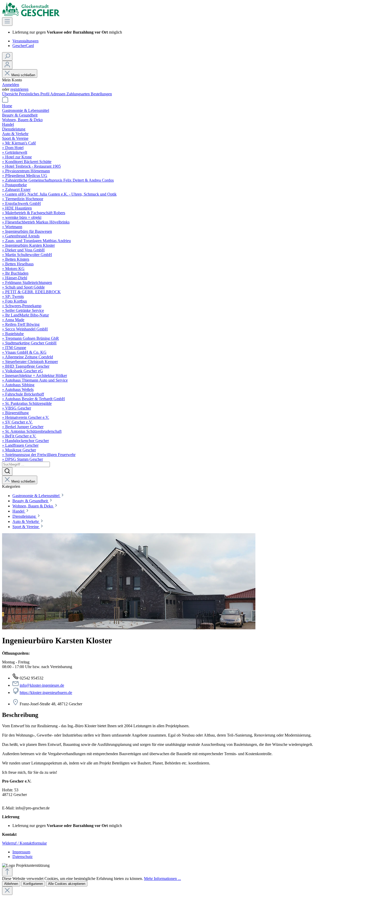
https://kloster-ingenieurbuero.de (46, 692)
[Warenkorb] (5, 101)
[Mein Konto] (7, 65)
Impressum (21, 852)
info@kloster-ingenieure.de (42, 685)
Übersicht (10, 94)
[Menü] (7, 21)
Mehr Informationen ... (162, 878)
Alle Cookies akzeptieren (66, 884)
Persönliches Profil (34, 94)
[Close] (7, 890)
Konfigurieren (33, 884)
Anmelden (10, 84)
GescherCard (23, 45)
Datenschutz (22, 856)
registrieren (19, 89)
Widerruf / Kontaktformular (24, 843)
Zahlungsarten (78, 94)
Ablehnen (11, 884)
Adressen (58, 94)
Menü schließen (23, 75)
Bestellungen (101, 94)
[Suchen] (7, 56)
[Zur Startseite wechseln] (31, 15)
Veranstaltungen (25, 41)
